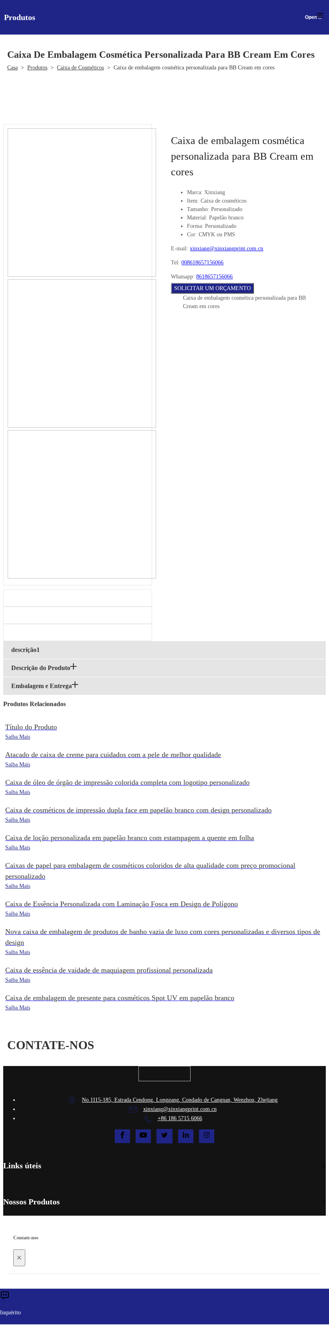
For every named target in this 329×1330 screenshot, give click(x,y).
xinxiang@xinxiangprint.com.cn (226, 249)
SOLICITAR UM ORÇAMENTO (212, 288)
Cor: (192, 234)
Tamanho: (198, 209)
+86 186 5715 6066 (180, 1118)
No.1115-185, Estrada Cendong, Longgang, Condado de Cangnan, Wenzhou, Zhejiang (180, 1100)
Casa (12, 68)
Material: (197, 218)
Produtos (37, 68)
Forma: (195, 226)
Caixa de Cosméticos (80, 68)
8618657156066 (214, 277)
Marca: (195, 192)
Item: (193, 201)
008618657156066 (202, 263)
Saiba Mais (17, 737)
